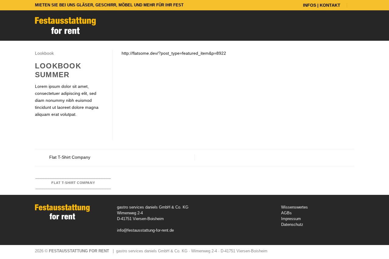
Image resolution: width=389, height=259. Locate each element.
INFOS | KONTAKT (321, 5)
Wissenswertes (294, 207)
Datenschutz (292, 224)
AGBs (286, 213)
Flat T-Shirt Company (69, 157)
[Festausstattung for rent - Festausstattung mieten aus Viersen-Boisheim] (65, 25)
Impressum (291, 218)
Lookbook (44, 53)
